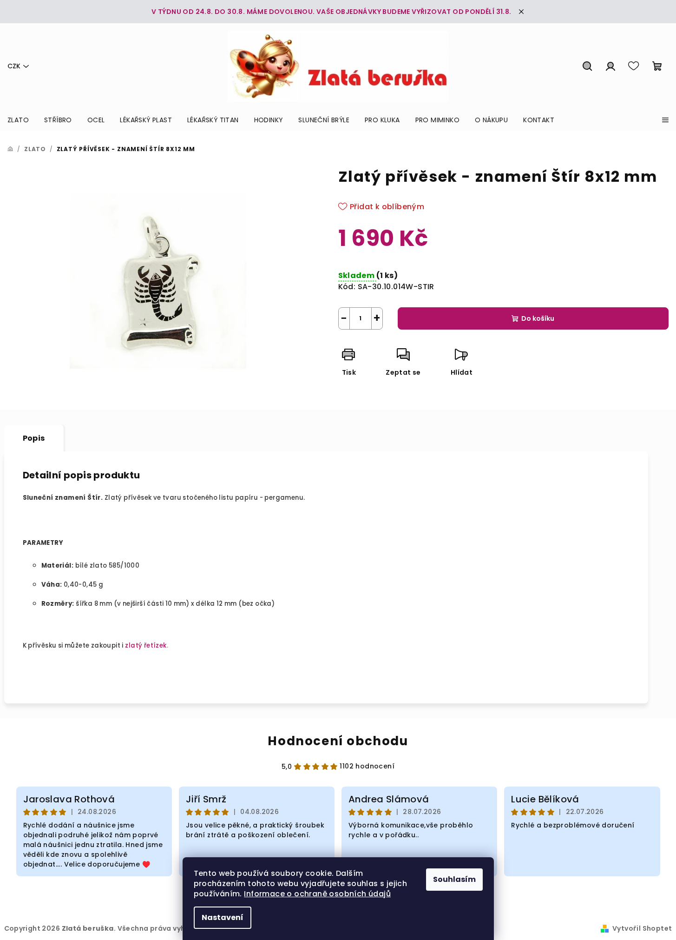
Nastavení (222, 917)
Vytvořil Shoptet (642, 928)
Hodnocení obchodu (338, 741)
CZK (13, 66)
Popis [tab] (34, 438)
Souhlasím (454, 879)
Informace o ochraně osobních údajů (317, 893)
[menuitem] (18, 120)
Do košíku (537, 318)
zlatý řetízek (145, 645)
